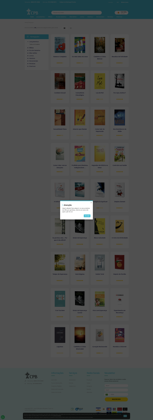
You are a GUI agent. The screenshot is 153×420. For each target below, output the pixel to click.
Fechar (87, 216)
